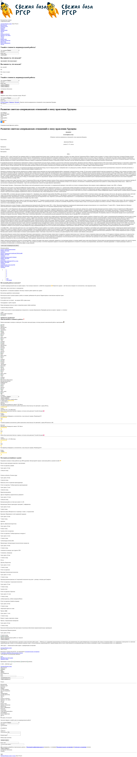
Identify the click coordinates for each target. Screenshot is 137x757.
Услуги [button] (20, 755)
